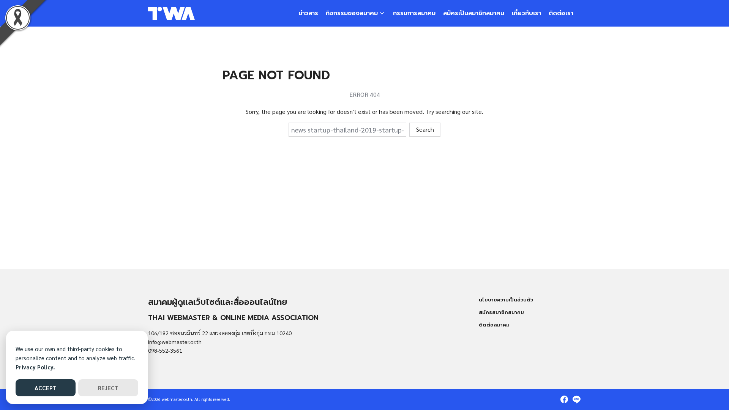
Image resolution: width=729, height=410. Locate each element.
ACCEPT (46, 387)
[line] (576, 399)
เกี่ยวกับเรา (526, 13)
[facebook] (564, 399)
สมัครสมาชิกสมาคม (501, 312)
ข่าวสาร (308, 13)
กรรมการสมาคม (414, 13)
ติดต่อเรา (561, 13)
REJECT (108, 387)
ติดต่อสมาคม (494, 324)
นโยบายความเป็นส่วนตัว (506, 299)
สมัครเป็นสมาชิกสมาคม (473, 13)
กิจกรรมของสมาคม (352, 13)
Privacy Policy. (35, 367)
